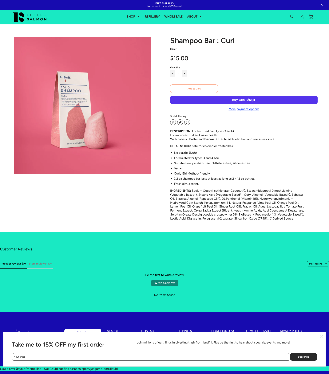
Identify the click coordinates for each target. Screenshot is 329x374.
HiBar (173, 48)
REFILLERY (152, 16)
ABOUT (192, 16)
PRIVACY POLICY (290, 331)
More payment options (244, 109)
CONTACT (148, 331)
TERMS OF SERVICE (258, 331)
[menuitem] (133, 17)
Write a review (164, 283)
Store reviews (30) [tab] (40, 263)
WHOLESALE (173, 16)
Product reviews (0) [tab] (14, 263)
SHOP (131, 16)
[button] (194, 88)
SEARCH (113, 331)
